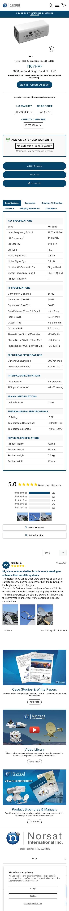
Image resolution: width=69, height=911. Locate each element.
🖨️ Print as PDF (34, 183)
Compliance (51, 208)
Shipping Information (29, 208)
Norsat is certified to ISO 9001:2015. (34, 849)
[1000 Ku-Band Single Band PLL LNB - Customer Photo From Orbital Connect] (22, 517)
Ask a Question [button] (36, 535)
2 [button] (33, 57)
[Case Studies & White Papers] (34, 667)
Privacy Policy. (31, 881)
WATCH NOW (34, 762)
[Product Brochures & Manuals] (34, 787)
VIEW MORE (34, 822)
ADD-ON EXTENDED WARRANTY (31, 139)
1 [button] (30, 56)
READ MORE (34, 702)
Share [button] (9, 630)
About (34, 859)
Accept (33, 888)
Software (9, 208)
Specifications (12, 203)
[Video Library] (34, 727)
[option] (34, 14)
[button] (59, 630)
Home (17, 61)
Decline (33, 896)
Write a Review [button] (36, 527)
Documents (30, 203)
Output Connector (33, 119)
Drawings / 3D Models (52, 203)
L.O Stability (24, 106)
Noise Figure (45, 106)
